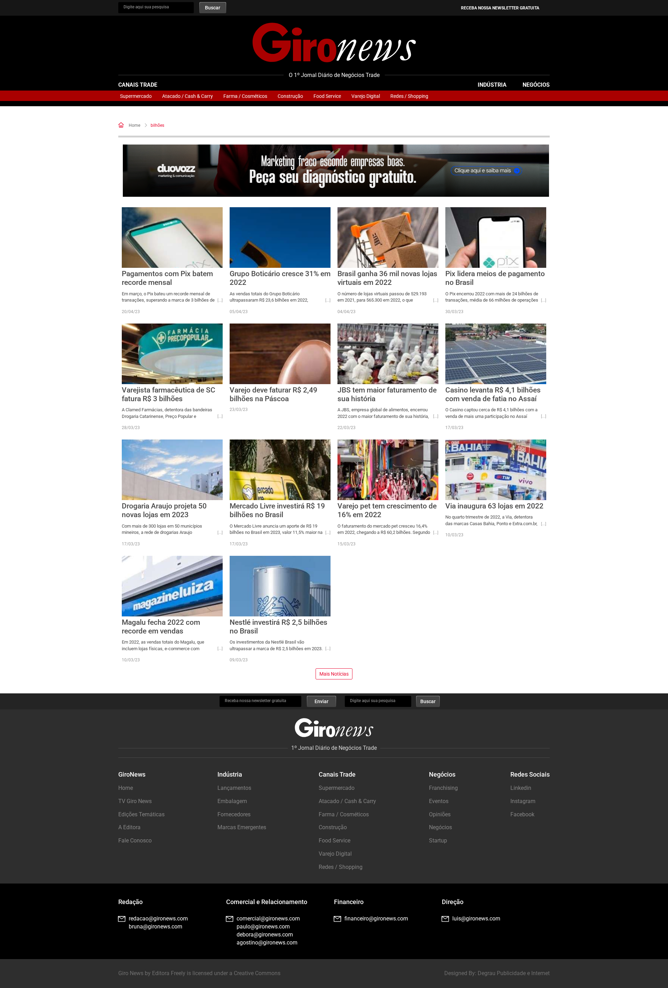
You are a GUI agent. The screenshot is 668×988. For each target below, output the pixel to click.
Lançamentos (234, 788)
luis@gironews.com (476, 918)
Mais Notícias (334, 674)
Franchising (443, 788)
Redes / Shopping (409, 96)
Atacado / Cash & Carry (187, 96)
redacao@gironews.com (158, 918)
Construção (290, 96)
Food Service (327, 96)
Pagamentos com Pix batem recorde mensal (167, 278)
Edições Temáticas (141, 814)
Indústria (492, 84)
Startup (438, 840)
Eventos (438, 801)
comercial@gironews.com (268, 918)
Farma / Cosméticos (245, 96)
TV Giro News (135, 801)
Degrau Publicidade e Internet (514, 973)
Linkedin (520, 788)
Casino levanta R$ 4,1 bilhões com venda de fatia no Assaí (493, 394)
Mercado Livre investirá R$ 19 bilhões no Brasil (277, 510)
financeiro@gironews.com (376, 918)
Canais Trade (137, 84)
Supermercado (136, 96)
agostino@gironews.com (267, 942)
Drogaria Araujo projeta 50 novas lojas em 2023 (164, 510)
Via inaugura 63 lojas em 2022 (494, 506)
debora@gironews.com (265, 934)
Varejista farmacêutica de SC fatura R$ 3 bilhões (168, 394)
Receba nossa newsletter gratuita (500, 8)
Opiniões (440, 814)
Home (134, 125)
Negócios (536, 84)
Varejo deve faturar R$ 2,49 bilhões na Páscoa (273, 394)
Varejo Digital (365, 96)
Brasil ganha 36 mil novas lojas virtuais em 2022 (387, 278)
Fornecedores (233, 814)
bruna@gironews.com (155, 926)
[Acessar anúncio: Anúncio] (336, 171)
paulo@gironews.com (263, 926)
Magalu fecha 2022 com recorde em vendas (161, 626)
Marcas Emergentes (241, 827)
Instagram (522, 801)
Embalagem (232, 801)
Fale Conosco (135, 840)
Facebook (522, 814)
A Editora (129, 827)
